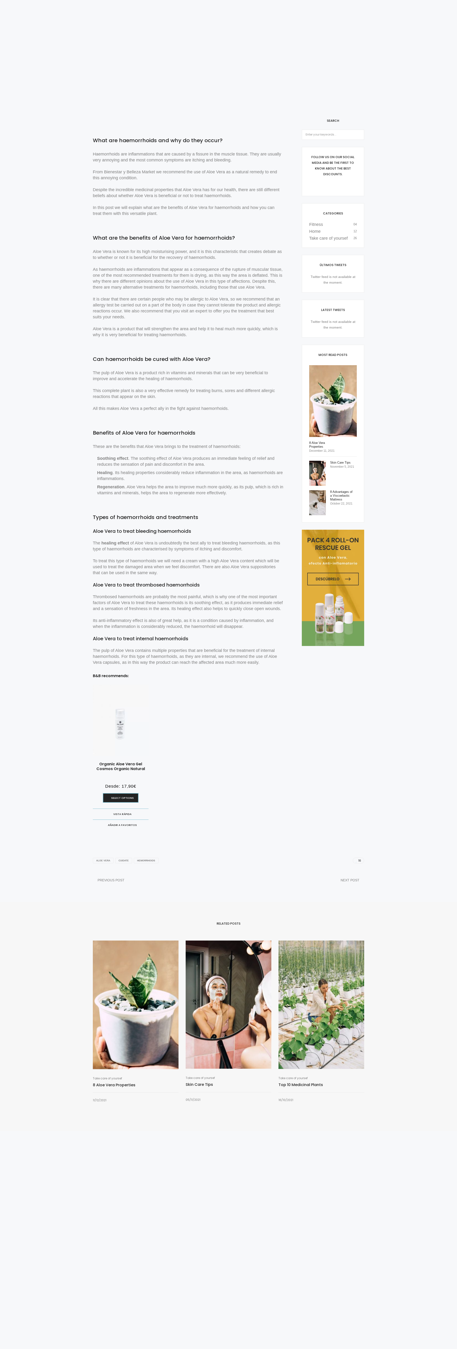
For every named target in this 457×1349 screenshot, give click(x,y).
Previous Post (111, 880)
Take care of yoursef (328, 238)
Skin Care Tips (199, 1084)
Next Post (350, 880)
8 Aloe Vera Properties (114, 1085)
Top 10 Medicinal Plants (300, 1084)
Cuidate (124, 860)
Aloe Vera (103, 860)
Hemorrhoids (146, 860)
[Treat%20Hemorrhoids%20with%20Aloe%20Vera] (328, 861)
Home (315, 231)
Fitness (316, 224)
